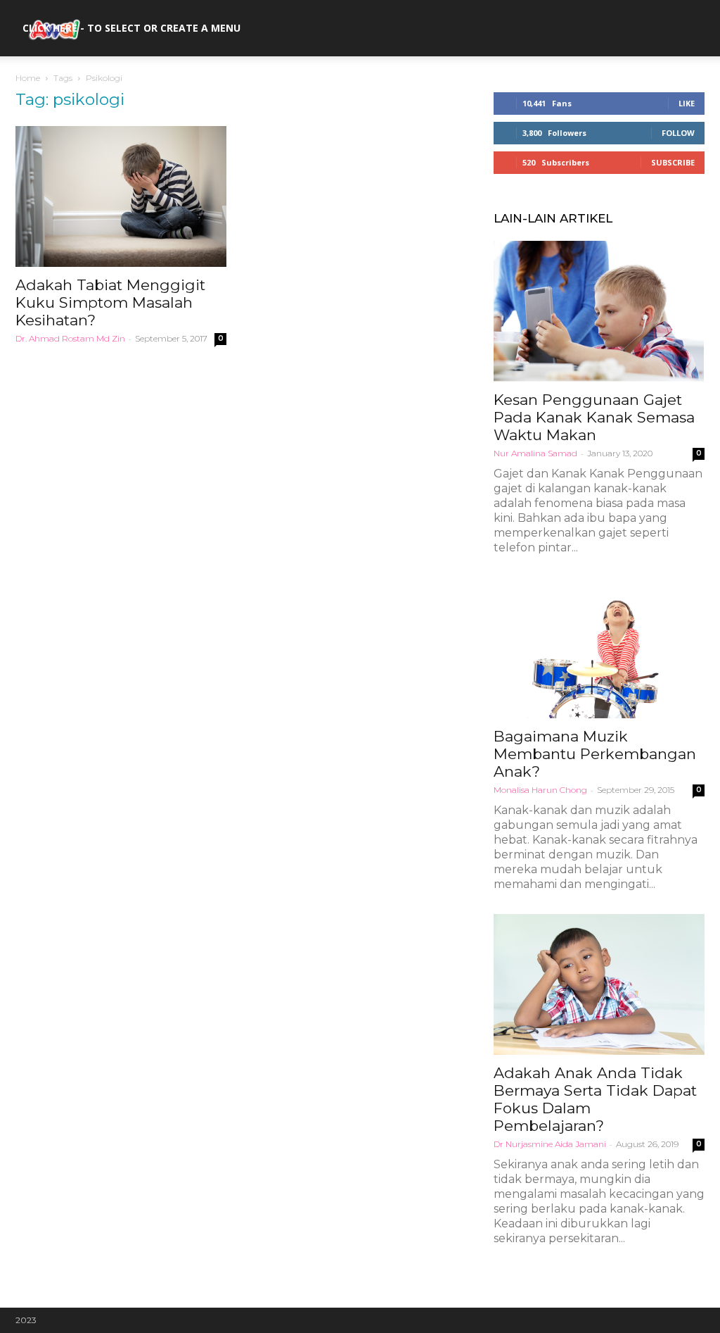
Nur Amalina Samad (535, 453)
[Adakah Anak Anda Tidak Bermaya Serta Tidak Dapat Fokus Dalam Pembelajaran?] (599, 984)
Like (687, 103)
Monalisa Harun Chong (540, 789)
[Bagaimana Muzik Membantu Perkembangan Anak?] (599, 647)
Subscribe (673, 162)
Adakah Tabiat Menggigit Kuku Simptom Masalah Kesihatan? (110, 302)
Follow (678, 132)
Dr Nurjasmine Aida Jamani (550, 1144)
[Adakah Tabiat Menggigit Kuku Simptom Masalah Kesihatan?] (120, 196)
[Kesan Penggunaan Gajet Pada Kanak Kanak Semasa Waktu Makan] (599, 311)
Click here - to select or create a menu (131, 28)
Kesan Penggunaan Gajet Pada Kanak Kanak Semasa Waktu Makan (594, 417)
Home (27, 78)
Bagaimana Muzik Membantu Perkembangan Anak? (595, 753)
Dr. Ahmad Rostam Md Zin (70, 338)
